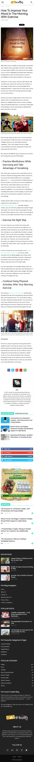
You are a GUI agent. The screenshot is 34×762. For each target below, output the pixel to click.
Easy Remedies (5, 646)
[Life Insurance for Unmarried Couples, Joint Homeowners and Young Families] (5, 420)
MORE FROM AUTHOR (21, 413)
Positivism (4, 654)
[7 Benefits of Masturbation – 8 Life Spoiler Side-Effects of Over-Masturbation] (5, 615)
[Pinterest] (21, 750)
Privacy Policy (5, 600)
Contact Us (4, 594)
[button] (31, 2)
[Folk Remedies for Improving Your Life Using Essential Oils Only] (5, 632)
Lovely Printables (5, 644)
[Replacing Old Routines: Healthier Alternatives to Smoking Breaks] (5, 437)
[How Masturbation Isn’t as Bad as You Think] (5, 624)
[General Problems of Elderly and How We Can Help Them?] (5, 561)
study (9, 180)
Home (2, 6)
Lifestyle (3, 670)
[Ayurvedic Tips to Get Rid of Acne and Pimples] (5, 578)
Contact (19, 756)
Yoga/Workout (5, 649)
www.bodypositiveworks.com (9, 205)
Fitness (3, 685)
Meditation (4, 652)
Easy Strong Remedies (7, 672)
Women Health (5, 675)
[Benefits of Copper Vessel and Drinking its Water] (5, 569)
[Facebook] (7, 750)
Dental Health (5, 678)
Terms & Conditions (6, 602)
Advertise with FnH (6, 597)
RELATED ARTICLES (7, 413)
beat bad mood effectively (16, 293)
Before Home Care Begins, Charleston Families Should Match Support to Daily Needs (21, 429)
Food (2, 667)
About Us (3, 592)
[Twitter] (26, 750)
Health (3, 664)
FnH (17, 390)
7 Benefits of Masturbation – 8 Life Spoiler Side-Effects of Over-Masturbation (20, 614)
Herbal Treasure (5, 680)
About (14, 756)
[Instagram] (17, 750)
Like (31, 449)
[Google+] (12, 750)
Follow (30, 452)
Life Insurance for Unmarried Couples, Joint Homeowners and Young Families (21, 420)
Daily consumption (6, 683)
